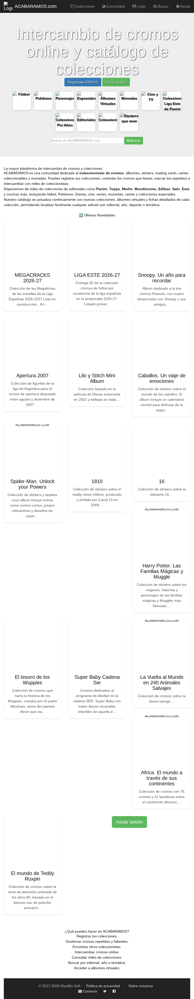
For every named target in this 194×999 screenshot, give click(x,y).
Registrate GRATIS (83, 82)
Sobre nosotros (140, 986)
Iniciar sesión (116, 82)
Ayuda (184, 6)
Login (141, 6)
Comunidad (115, 6)
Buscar (163, 6)
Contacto (89, 991)
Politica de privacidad (103, 986)
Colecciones (84, 6)
